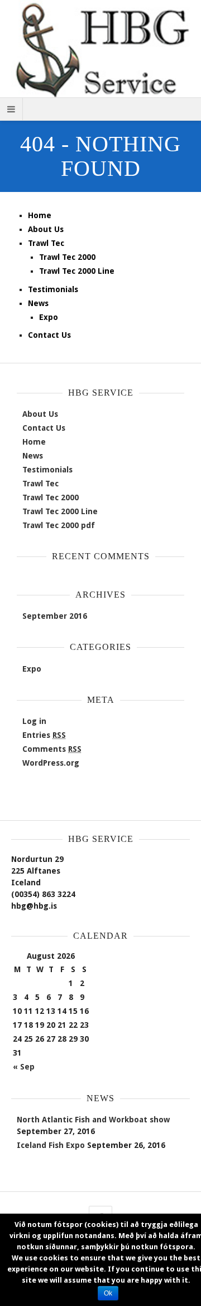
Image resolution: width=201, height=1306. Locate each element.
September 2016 (54, 616)
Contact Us (49, 335)
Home (39, 215)
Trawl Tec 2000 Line (76, 271)
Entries (44, 735)
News (38, 303)
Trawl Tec (46, 243)
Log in (34, 721)
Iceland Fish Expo (51, 1145)
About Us (46, 229)
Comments (52, 749)
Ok (108, 1293)
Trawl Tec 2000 (67, 257)
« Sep (24, 1066)
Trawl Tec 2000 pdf (58, 525)
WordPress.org (50, 762)
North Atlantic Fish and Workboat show (93, 1119)
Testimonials (53, 289)
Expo (48, 317)
